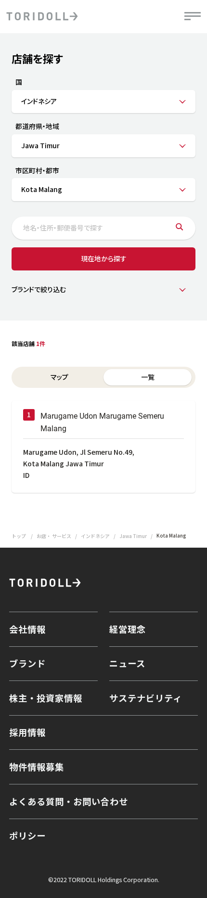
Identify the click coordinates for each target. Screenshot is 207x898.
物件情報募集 (36, 766)
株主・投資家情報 (45, 698)
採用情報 (27, 732)
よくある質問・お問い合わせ (68, 801)
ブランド (27, 663)
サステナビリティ (145, 698)
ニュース (127, 663)
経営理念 (127, 629)
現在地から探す (104, 258)
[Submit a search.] (179, 228)
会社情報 (27, 629)
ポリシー (27, 835)
